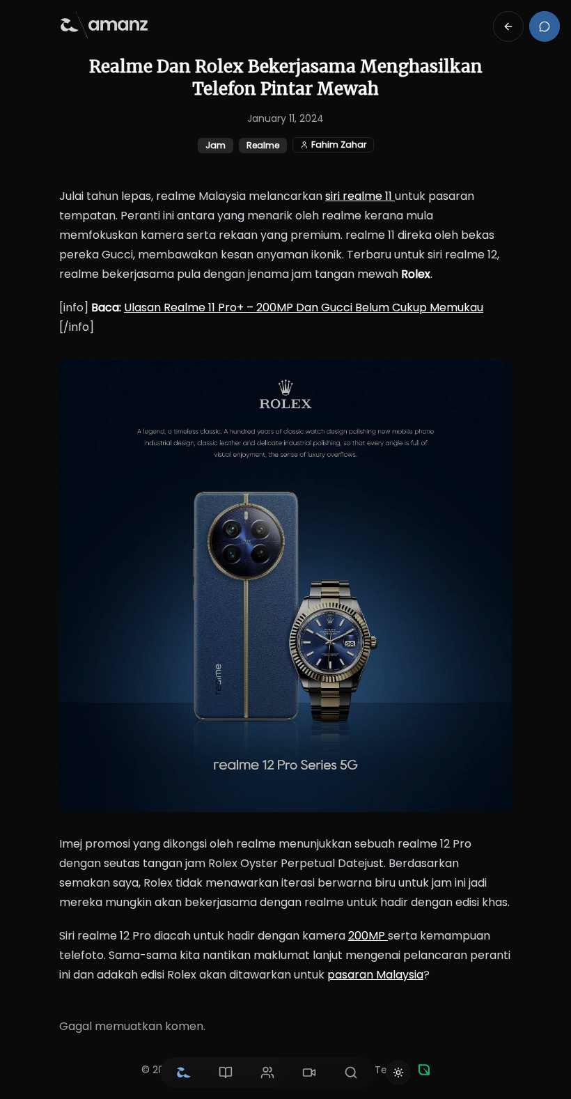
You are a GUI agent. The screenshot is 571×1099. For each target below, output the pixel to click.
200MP (368, 936)
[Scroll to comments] (544, 26)
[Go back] (508, 26)
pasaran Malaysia (375, 975)
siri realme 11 (360, 196)
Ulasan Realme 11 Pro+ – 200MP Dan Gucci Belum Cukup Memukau (303, 307)
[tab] (184, 1072)
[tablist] (267, 1072)
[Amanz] (424, 1069)
